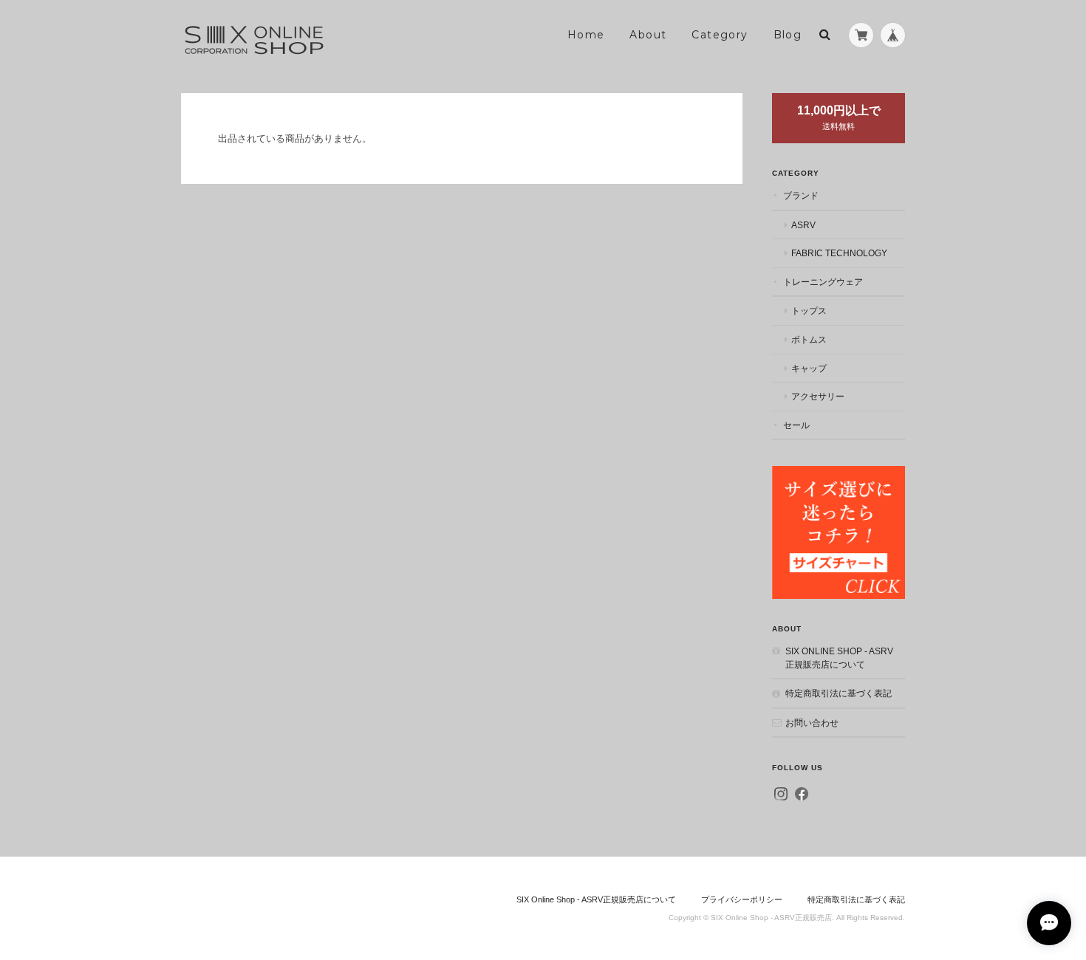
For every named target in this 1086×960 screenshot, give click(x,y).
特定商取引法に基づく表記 (838, 693)
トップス (809, 310)
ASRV (803, 225)
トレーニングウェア (823, 282)
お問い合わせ (812, 722)
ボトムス (809, 339)
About (647, 34)
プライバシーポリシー (741, 899)
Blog (787, 34)
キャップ (809, 368)
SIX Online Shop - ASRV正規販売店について (839, 657)
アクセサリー (817, 396)
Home (586, 34)
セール (796, 425)
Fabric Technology (839, 253)
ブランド (801, 195)
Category (719, 34)
